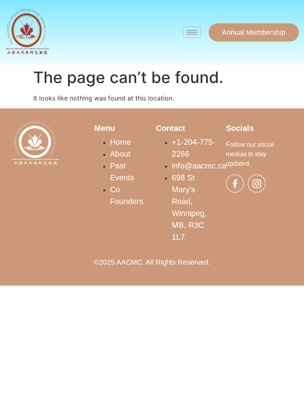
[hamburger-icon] (192, 32)
